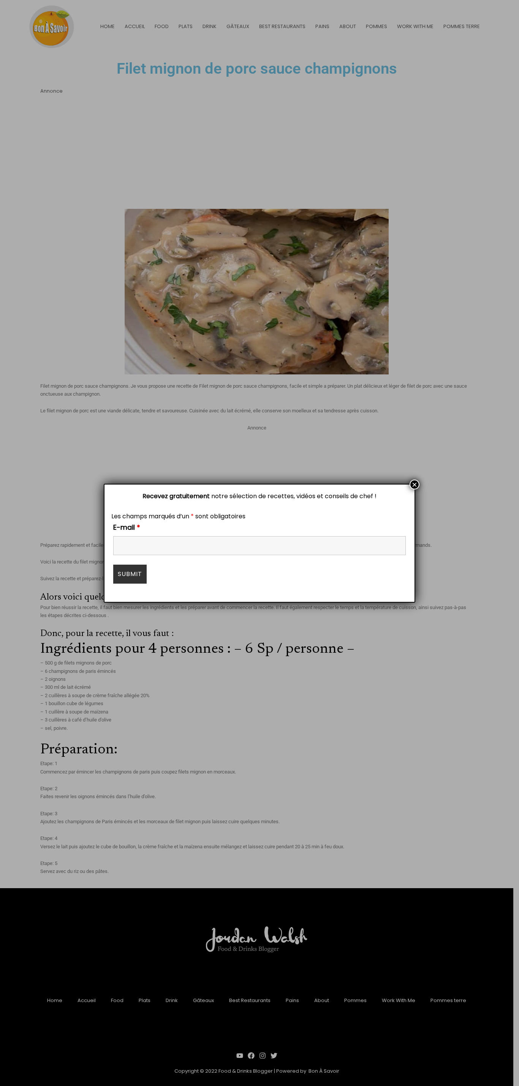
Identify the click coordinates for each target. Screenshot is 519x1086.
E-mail (126, 527)
